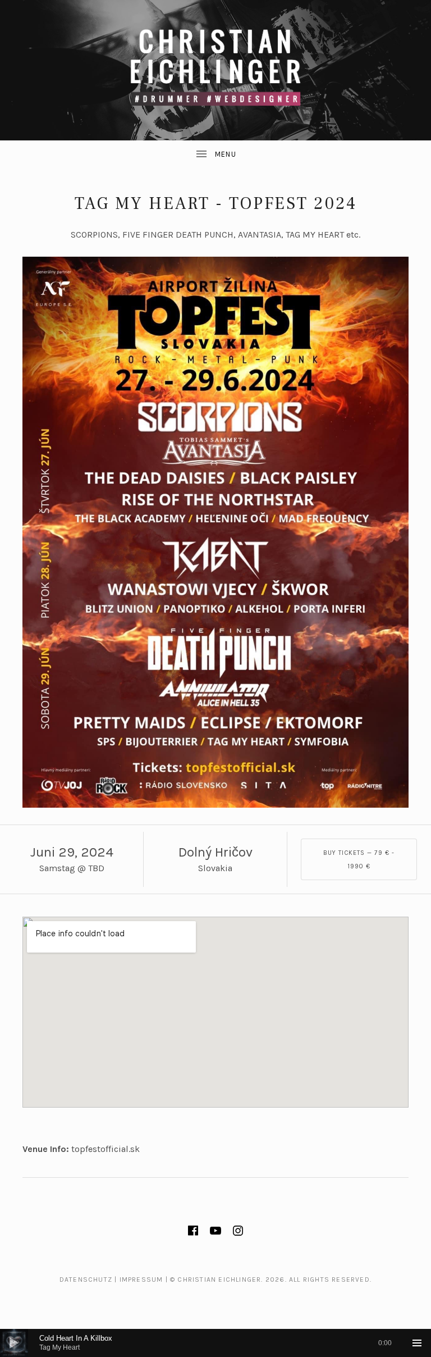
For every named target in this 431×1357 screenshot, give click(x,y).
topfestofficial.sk (105, 1149)
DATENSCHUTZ (85, 1279)
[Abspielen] (14, 1343)
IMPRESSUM (141, 1279)
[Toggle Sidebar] (215, 154)
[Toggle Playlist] (417, 1343)
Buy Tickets (359, 859)
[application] (215, 1343)
